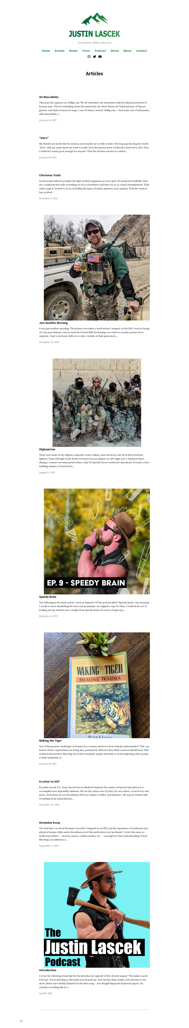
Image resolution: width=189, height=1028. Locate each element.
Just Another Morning (53, 323)
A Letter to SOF (49, 781)
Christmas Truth (50, 175)
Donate (60, 50)
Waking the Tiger (50, 740)
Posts (86, 50)
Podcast (100, 50)
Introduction (47, 970)
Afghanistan (47, 449)
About (127, 50)
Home (46, 50)
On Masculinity (48, 97)
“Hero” (44, 138)
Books (73, 50)
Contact (141, 50)
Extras (115, 50)
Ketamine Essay (49, 822)
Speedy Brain (47, 597)
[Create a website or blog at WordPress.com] (21, 1021)
